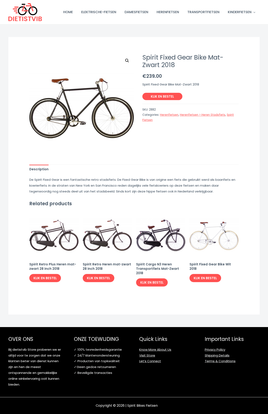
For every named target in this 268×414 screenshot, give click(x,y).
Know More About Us (155, 349)
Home (68, 12)
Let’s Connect (150, 361)
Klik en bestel (162, 96)
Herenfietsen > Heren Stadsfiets (202, 115)
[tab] (39, 169)
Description (39, 169)
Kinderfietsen (239, 12)
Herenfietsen (168, 12)
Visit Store (147, 355)
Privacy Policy (215, 349)
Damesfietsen (136, 12)
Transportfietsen (203, 12)
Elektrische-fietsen (98, 12)
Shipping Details (217, 355)
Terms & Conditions (220, 361)
